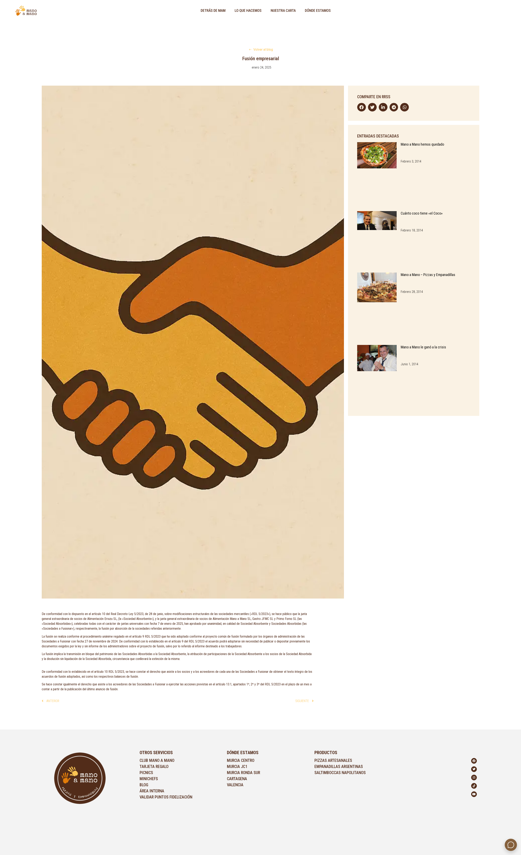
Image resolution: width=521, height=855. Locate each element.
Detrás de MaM (213, 10)
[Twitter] (474, 769)
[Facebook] (474, 761)
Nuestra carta (283, 10)
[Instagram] (474, 777)
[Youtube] (474, 794)
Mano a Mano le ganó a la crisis (423, 347)
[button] (361, 107)
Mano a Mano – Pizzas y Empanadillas (428, 275)
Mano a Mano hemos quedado (422, 144)
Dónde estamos (318, 10)
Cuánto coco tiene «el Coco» (422, 213)
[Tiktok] (474, 786)
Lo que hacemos (248, 10)
